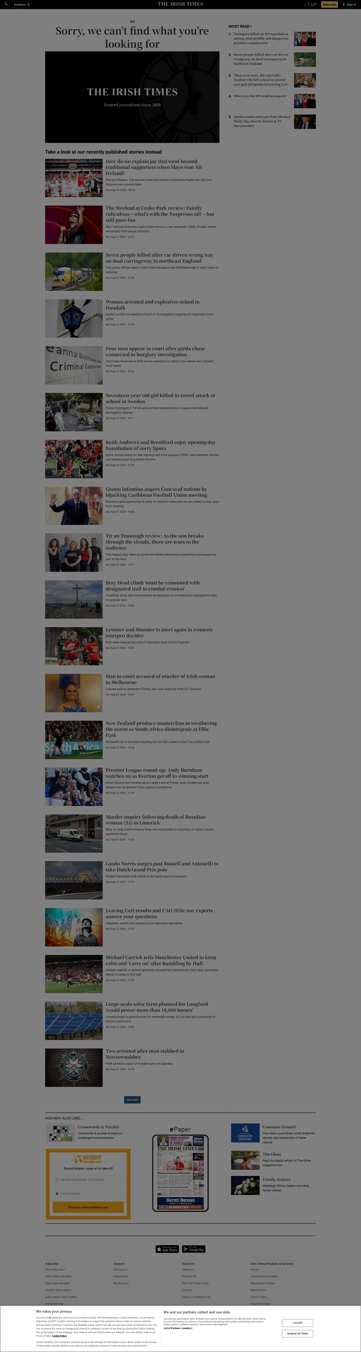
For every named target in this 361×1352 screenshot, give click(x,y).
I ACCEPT (298, 1323)
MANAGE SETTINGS (297, 1333)
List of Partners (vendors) (178, 1328)
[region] (180, 1328)
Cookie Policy (59, 1335)
